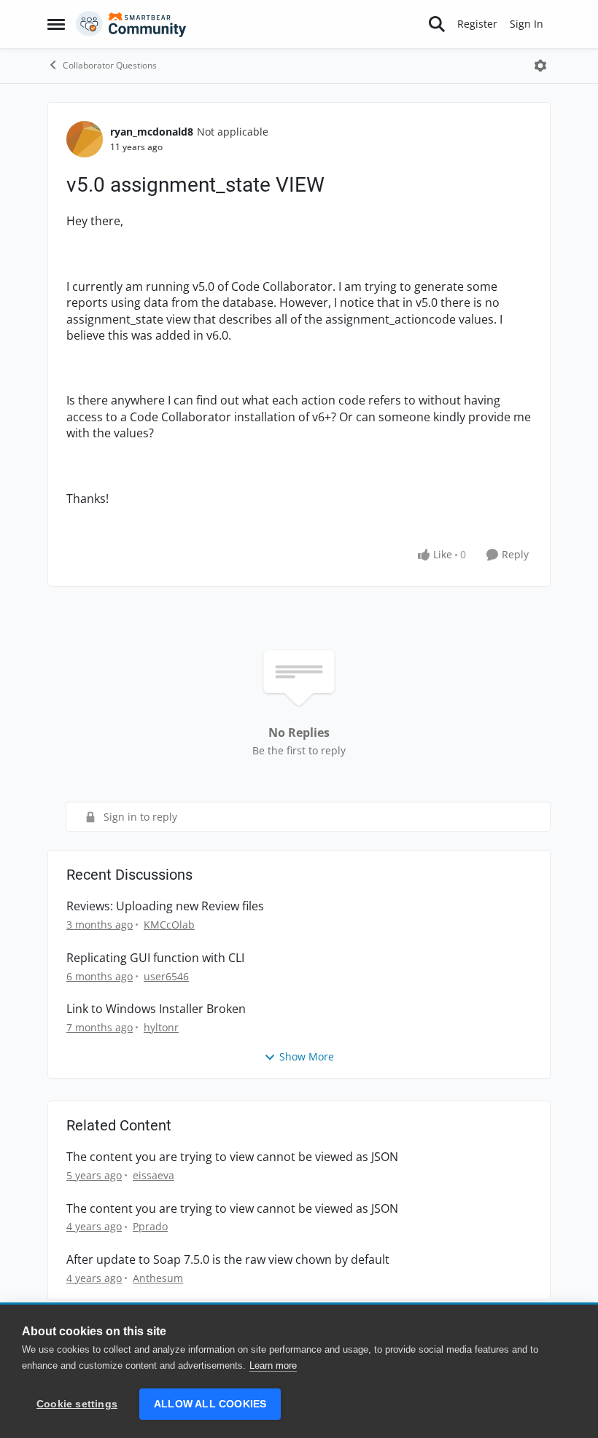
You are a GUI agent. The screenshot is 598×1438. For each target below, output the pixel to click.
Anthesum (158, 1278)
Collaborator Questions (110, 65)
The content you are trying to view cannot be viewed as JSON (232, 1157)
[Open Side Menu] (56, 24)
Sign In (526, 24)
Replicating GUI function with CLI (155, 958)
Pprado (150, 1226)
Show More (306, 1056)
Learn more (273, 1365)
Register (477, 24)
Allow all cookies (210, 1404)
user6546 (166, 976)
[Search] (437, 24)
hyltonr (161, 1027)
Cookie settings (76, 1404)
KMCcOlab (169, 924)
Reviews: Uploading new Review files (165, 906)
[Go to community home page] (131, 24)
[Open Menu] (540, 65)
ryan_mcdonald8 (151, 131)
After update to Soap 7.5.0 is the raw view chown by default (227, 1259)
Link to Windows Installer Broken (156, 1009)
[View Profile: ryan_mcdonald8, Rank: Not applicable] (84, 139)
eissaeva (153, 1175)
